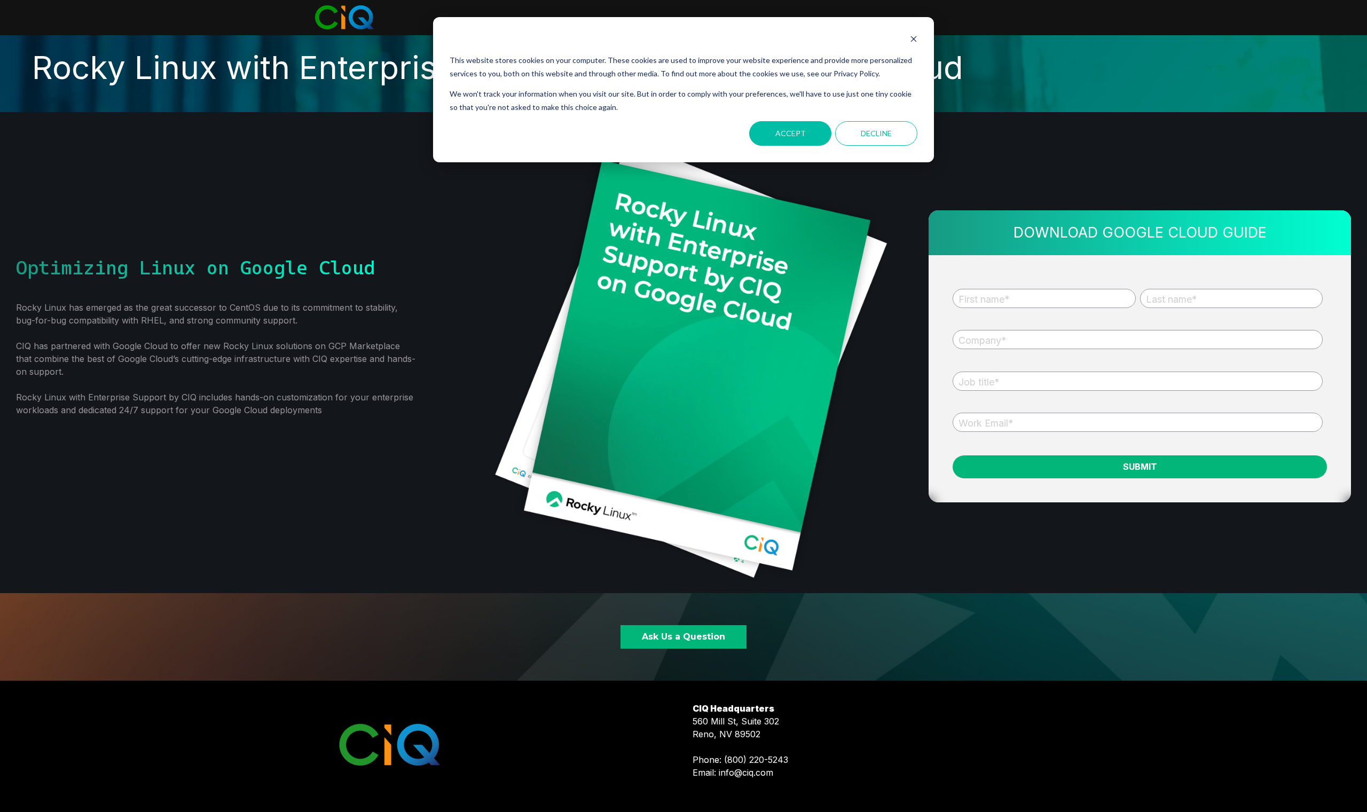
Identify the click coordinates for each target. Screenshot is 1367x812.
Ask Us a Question (683, 637)
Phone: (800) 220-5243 (740, 759)
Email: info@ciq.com (733, 772)
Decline (876, 133)
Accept (790, 133)
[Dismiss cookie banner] (913, 40)
